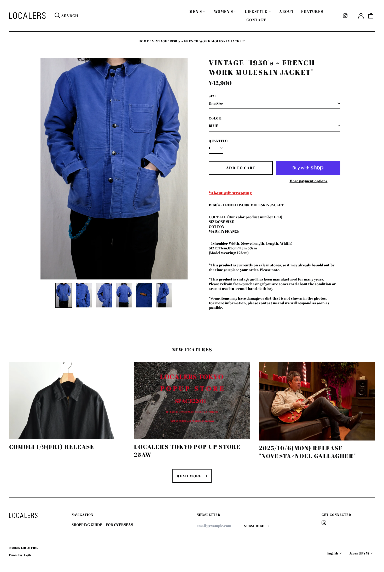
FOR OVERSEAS (119, 524)
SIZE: (213, 96)
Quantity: (218, 141)
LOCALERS (29, 548)
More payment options (308, 181)
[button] (371, 16)
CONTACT (256, 19)
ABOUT (286, 11)
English (332, 553)
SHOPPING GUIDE (87, 524)
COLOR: (215, 118)
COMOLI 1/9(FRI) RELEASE (51, 446)
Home (143, 41)
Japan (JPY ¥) (359, 553)
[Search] (57, 15)
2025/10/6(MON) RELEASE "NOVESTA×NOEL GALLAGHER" (307, 452)
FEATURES (312, 11)
